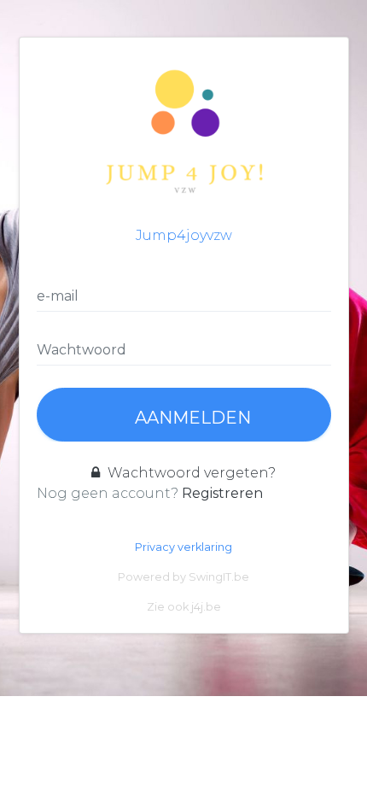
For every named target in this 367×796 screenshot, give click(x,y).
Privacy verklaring (183, 547)
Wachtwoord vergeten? (190, 473)
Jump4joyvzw (184, 235)
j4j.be (206, 606)
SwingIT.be (219, 577)
